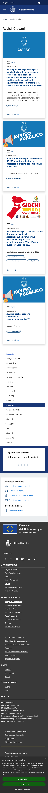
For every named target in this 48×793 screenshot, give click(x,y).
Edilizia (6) (9, 386)
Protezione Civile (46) (13, 414)
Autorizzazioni (10, 655)
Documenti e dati (11, 590)
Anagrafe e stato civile (13, 601)
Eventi (7, 690)
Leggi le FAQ (10, 738)
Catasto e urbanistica (13, 619)
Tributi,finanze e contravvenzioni (17, 644)
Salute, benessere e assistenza (16, 651)
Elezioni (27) (10, 391)
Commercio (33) (11, 367)
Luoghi (7, 686)
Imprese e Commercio (13, 612)
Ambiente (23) (10, 363)
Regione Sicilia (8, 2)
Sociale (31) (9, 423)
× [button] (45, 759)
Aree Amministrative (13, 573)
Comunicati (9, 673)
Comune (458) (10, 372)
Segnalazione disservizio (14, 735)
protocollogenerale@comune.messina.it (22, 716)
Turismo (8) (9, 437)
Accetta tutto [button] (24, 779)
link (3, 774)
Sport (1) (8, 428)
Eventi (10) (9, 395)
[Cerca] (43, 9)
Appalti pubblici (11, 616)
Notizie (7, 669)
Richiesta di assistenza (13, 742)
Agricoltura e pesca (12, 658)
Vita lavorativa (10, 608)
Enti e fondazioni (11, 580)
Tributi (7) (9, 433)
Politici (7, 583)
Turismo (8, 623)
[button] (24, 789)
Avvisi (13, 62)
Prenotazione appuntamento (16, 731)
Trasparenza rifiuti (12, 756)
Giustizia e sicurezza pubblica (16, 641)
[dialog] (24, 775)
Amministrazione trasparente (16, 753)
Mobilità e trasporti (12, 626)
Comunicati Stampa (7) (14, 377)
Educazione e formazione (14, 637)
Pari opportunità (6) (12, 409)
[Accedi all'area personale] (39, 2)
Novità (12, 19)
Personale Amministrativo (15, 587)
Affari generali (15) (12, 358)
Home (5, 19)
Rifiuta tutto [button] (24, 784)
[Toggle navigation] (4, 9)
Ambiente (9, 648)
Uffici (7, 576)
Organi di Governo (12, 569)
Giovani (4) (9, 400)
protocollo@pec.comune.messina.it (18, 718)
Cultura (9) (9, 381)
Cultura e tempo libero (13, 605)
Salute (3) (9, 419)
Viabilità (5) (9, 442)
